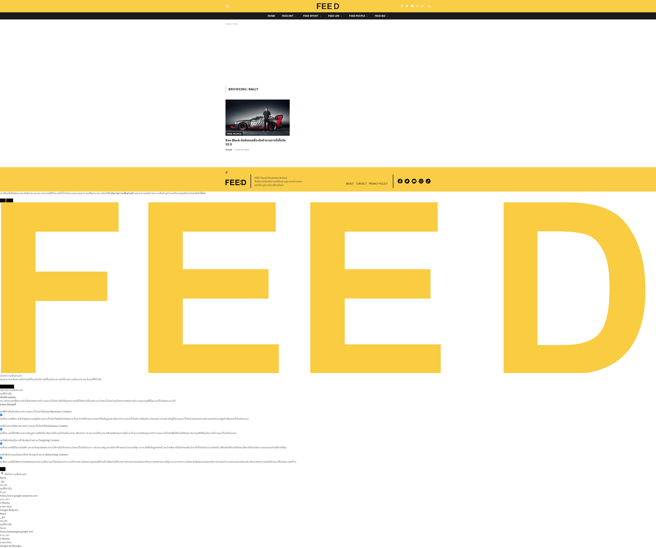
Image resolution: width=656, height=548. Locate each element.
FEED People (357, 16)
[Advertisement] (328, 55)
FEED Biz (380, 16)
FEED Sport (310, 16)
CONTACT (361, 184)
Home (271, 16)
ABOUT (350, 184)
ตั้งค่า (203, 193)
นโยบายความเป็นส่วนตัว (122, 193)
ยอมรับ (9, 200)
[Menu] (227, 6)
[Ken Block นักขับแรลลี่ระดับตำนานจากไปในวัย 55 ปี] (258, 118)
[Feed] (328, 6)
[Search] (428, 6)
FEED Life (333, 16)
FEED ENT (287, 16)
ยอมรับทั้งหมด (7, 387)
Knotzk (229, 149)
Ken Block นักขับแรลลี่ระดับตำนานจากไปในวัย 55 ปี (256, 142)
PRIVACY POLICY (378, 184)
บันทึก (2, 469)
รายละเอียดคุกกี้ (8, 404)
